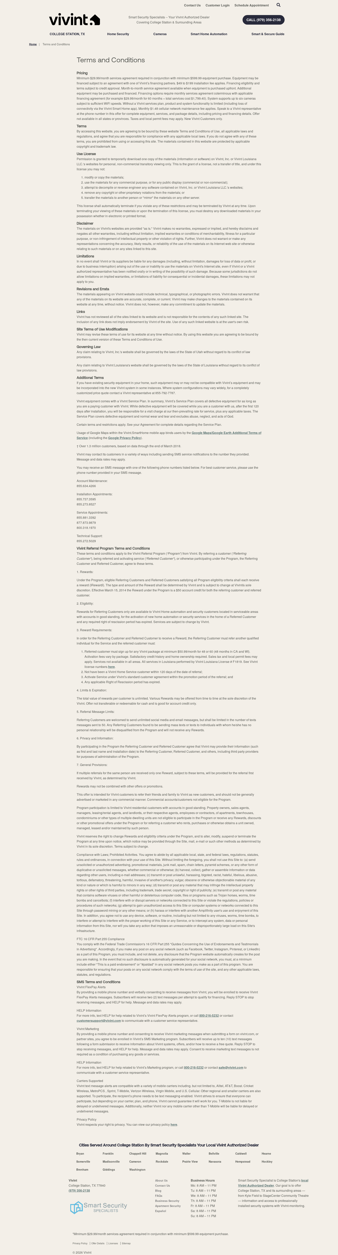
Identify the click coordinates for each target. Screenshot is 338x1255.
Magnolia (162, 1153)
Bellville (214, 1153)
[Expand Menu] (131, 33)
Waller (186, 1153)
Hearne (266, 1153)
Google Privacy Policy (124, 438)
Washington (137, 1169)
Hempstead (242, 1161)
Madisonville (111, 1161)
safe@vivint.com (231, 1067)
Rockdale (162, 1161)
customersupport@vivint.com (99, 1020)
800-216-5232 (209, 1015)
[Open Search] (278, 5)
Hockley (267, 1161)
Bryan (80, 1153)
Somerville (83, 1161)
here (111, 666)
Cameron (135, 1161)
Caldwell (241, 1153)
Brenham (82, 1169)
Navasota (215, 1161)
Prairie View (190, 1161)
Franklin (108, 1153)
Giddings (109, 1169)
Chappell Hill (137, 1153)
